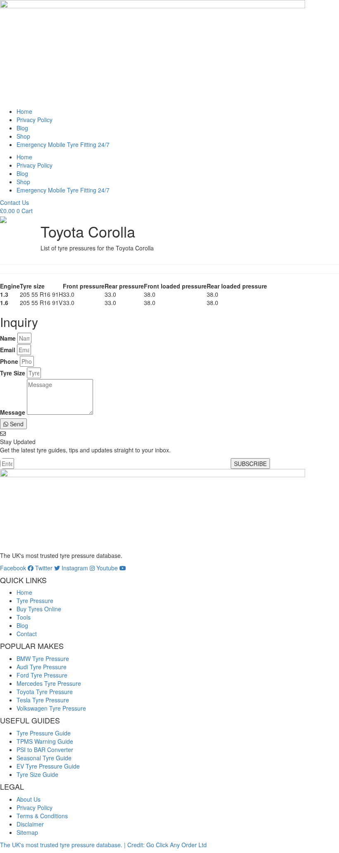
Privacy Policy (35, 119)
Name (8, 338)
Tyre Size (12, 373)
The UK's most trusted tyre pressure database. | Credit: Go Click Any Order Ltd (103, 845)
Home (24, 111)
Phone (9, 361)
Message (12, 412)
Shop (23, 136)
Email (7, 350)
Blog (22, 128)
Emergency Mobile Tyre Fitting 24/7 (63, 144)
